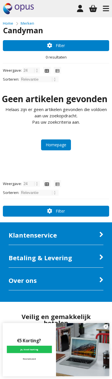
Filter (60, 45)
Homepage (56, 144)
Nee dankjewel (29, 358)
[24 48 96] (32, 70)
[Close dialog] (105, 326)
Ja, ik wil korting (29, 349)
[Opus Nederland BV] (18, 12)
